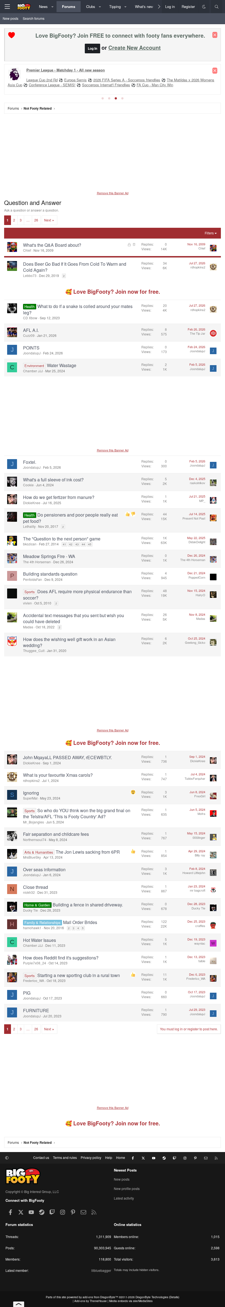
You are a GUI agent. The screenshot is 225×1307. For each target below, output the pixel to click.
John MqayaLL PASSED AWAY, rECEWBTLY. (67, 757)
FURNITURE (36, 1010)
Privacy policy (91, 1157)
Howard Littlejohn (193, 872)
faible (201, 961)
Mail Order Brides (80, 922)
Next (47, 220)
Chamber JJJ (33, 370)
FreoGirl (199, 796)
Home (120, 1157)
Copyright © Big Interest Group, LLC (32, 1191)
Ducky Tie (30, 910)
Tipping (115, 6)
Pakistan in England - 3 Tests (49, 80)
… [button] (28, 220)
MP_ (202, 500)
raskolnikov (197, 483)
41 (64, 544)
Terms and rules (65, 1157)
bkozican (29, 544)
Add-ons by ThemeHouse (90, 1301)
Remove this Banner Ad (112, 193)
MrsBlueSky (32, 857)
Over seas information (44, 869)
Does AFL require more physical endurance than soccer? (77, 594)
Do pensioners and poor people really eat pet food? (70, 518)
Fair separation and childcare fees (56, 834)
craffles (200, 925)
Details (174, 1297)
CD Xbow (30, 317)
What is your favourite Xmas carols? (58, 775)
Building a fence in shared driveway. (88, 904)
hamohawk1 (32, 927)
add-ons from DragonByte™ (100, 1297)
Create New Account (134, 47)
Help (108, 1157)
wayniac (199, 943)
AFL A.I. (31, 330)
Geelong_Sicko (195, 642)
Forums (68, 6)
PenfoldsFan (32, 579)
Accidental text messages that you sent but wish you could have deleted (73, 618)
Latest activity (124, 1198)
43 (77, 544)
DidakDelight (197, 542)
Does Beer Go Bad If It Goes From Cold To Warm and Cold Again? (74, 267)
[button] (53, 6)
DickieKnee (31, 502)
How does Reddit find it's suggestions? (61, 957)
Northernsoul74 (34, 839)
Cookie (28, 484)
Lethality (29, 526)
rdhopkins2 (197, 267)
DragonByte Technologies (152, 1297)
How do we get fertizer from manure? (58, 497)
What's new (144, 6)
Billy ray (200, 855)
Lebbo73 (29, 275)
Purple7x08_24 (34, 963)
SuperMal (30, 798)
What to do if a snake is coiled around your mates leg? (78, 309)
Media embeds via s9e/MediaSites (131, 1301)
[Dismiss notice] (214, 35)
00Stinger (199, 837)
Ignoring (31, 793)
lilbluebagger (101, 1270)
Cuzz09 (29, 335)
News (43, 6)
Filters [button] (209, 233)
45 (89, 544)
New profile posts (127, 1188)
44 (83, 544)
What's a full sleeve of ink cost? (53, 479)
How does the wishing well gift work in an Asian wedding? (69, 642)
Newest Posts (125, 1170)
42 (70, 544)
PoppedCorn (197, 577)
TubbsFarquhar (195, 778)
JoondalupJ (32, 353)
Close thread (35, 887)
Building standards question (50, 574)
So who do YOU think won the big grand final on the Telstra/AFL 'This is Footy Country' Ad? (76, 813)
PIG (26, 993)
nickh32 (29, 892)
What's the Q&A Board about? (52, 245)
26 (36, 220)
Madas (28, 627)
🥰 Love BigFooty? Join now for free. (112, 291)
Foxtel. (29, 462)
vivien (27, 603)
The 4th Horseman (37, 561)
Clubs (90, 6)
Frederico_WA (33, 980)
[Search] (216, 6)
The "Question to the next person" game (61, 538)
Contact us (41, 1157)
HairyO (200, 595)
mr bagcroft (197, 890)
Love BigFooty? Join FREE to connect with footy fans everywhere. (120, 35)
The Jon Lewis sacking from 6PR (88, 852)
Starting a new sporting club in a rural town (78, 975)
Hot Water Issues (39, 940)
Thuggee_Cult (33, 650)
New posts (10, 18)
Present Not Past (193, 518)
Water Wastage (61, 365)
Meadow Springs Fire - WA (49, 556)
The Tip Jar (197, 333)
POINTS (31, 348)
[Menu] (7, 6)
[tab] (102, 98)
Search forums (33, 18)
